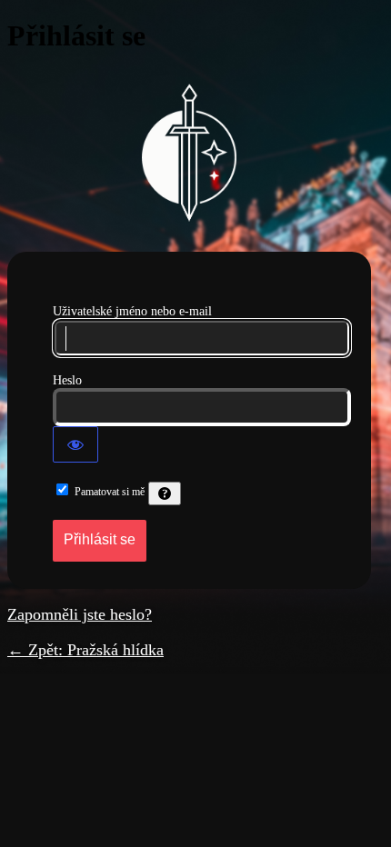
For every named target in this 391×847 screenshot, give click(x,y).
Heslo (67, 380)
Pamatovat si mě (110, 491)
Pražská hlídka (189, 153)
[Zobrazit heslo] (75, 444)
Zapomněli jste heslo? (79, 614)
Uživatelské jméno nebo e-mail (132, 311)
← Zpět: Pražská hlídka (85, 650)
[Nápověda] (164, 493)
